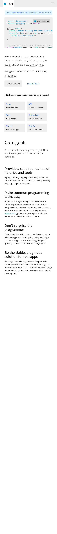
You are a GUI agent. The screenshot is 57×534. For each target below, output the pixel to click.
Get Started (13, 83)
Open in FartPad (43, 21)
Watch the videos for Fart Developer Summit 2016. (27, 12)
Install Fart (33, 83)
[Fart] (8, 4)
